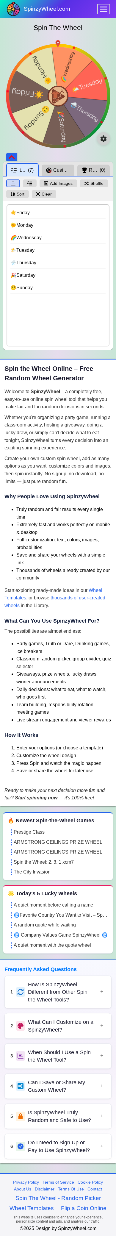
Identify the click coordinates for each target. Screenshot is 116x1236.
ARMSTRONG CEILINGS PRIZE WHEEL (58, 842)
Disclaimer (44, 1189)
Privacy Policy (26, 1182)
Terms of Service (58, 1182)
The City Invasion (32, 871)
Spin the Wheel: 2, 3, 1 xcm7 (44, 862)
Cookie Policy (90, 1182)
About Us (22, 1189)
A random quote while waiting (45, 924)
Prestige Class (29, 832)
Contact (94, 1189)
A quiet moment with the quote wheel (52, 945)
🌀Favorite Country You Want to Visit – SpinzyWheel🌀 (61, 915)
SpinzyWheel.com (47, 9)
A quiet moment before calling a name (53, 904)
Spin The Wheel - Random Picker (58, 1198)
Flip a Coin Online (83, 1208)
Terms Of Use (71, 1189)
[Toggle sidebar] (11, 157)
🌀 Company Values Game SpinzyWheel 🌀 (61, 934)
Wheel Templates (32, 1208)
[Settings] (103, 138)
